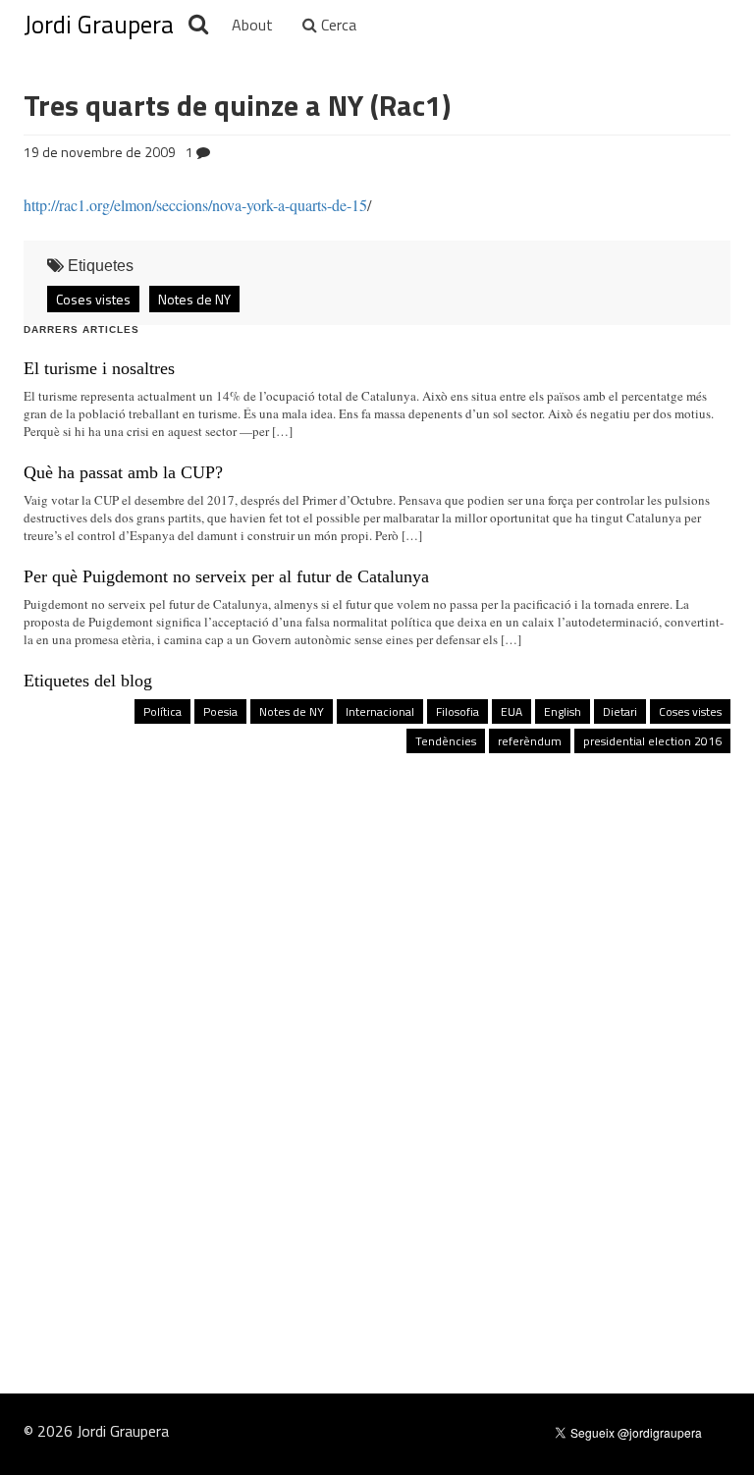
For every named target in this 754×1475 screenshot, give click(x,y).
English (562, 711)
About (252, 24)
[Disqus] (377, 1033)
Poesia (220, 711)
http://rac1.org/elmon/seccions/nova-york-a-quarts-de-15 (195, 204)
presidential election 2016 (652, 741)
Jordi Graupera (99, 24)
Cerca (336, 24)
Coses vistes (93, 299)
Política (162, 711)
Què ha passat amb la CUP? (123, 472)
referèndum (530, 741)
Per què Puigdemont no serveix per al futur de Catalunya (226, 576)
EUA (511, 711)
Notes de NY (194, 299)
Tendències (445, 741)
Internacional (380, 711)
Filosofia (457, 711)
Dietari (620, 711)
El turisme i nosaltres (99, 368)
